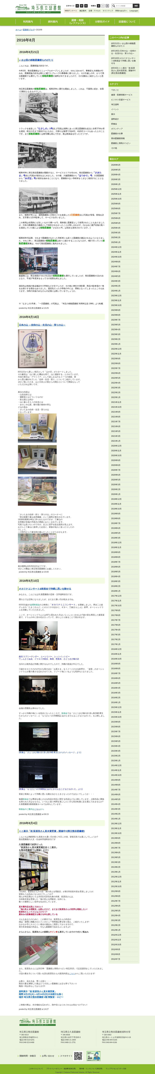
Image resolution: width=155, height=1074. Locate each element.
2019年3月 (115, 538)
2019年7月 (115, 523)
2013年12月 (116, 824)
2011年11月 (116, 940)
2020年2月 (115, 489)
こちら (37, 809)
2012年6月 (115, 906)
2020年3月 (115, 485)
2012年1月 (115, 930)
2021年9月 (115, 412)
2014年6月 (115, 794)
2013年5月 (115, 857)
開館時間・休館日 (27, 1056)
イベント (115, 109)
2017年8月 (115, 615)
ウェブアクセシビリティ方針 (116, 1069)
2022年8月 (115, 363)
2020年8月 (115, 465)
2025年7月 (115, 213)
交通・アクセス (95, 11)
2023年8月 (115, 315)
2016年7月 (115, 673)
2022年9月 (115, 359)
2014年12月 (116, 765)
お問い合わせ (48, 1056)
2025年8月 (115, 208)
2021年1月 (115, 441)
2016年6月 (115, 678)
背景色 (93, 5)
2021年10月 (116, 407)
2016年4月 (115, 688)
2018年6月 (115, 567)
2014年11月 (116, 770)
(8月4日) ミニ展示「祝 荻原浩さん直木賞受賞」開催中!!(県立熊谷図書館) (123, 70)
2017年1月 (115, 644)
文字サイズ (70, 5)
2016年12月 (116, 649)
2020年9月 (115, 460)
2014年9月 (115, 780)
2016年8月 (115, 669)
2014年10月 (116, 775)
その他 (114, 148)
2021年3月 (115, 436)
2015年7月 (115, 731)
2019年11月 (116, 504)
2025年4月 (115, 228)
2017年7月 (115, 620)
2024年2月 (115, 286)
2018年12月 (116, 543)
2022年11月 (116, 354)
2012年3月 (115, 920)
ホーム (18, 30)
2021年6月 (115, 426)
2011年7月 (115, 959)
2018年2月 (115, 586)
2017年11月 (116, 601)
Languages (134, 11)
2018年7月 (115, 562)
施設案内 (82, 11)
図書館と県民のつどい (121, 143)
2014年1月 (115, 819)
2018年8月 (115, 557)
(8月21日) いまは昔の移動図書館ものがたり (123, 44)
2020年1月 (115, 494)
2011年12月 (116, 935)
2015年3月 (115, 751)
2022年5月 (115, 378)
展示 (113, 114)
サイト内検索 (114, 6)
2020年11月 (116, 451)
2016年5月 (115, 683)
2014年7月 (115, 790)
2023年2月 (115, 339)
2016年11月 (116, 654)
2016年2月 (115, 698)
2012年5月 (115, 911)
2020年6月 (115, 475)
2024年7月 (115, 267)
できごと (115, 90)
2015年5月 (115, 741)
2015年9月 (115, 722)
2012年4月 (115, 915)
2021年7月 (115, 422)
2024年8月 (115, 262)
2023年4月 (115, 329)
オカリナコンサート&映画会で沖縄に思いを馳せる (45, 588)
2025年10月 (116, 199)
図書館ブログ (29, 30)
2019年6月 (115, 528)
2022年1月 (115, 397)
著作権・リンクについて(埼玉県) (90, 1069)
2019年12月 (116, 499)
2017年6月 (115, 625)
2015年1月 (115, 761)
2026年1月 (115, 184)
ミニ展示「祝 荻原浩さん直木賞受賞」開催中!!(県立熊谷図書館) (52, 831)
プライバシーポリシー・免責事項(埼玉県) (61, 1069)
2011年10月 (116, 945)
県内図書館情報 (118, 138)
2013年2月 (115, 867)
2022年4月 (115, 383)
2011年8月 (115, 954)
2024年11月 (116, 252)
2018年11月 (116, 547)
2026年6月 (115, 165)
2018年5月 (115, 572)
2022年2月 (115, 392)
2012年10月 (116, 886)
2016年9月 (115, 664)
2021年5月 (115, 431)
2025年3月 (115, 233)
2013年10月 (116, 833)
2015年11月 (116, 712)
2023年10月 (116, 305)
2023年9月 (115, 310)
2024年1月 (115, 291)
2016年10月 (116, 659)
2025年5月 (115, 223)
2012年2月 (115, 925)
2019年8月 (115, 518)
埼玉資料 (115, 104)
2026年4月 (115, 175)
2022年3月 (115, 388)
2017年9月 (115, 610)
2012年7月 (115, 901)
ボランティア (117, 129)
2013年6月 (115, 852)
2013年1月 (115, 872)
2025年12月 (116, 189)
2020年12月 (116, 446)
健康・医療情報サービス (121, 95)
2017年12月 (116, 596)
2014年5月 (115, 799)
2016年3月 (115, 693)
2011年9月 (115, 949)
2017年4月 (115, 630)
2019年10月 (116, 509)
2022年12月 (116, 349)
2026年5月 (115, 170)
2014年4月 (115, 804)
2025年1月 (115, 242)
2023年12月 (116, 296)
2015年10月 (116, 717)
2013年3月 (115, 862)
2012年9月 (115, 891)
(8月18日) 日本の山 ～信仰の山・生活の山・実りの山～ (123, 52)
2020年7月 (115, 470)
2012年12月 (116, 877)
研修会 (114, 124)
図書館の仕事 (117, 134)
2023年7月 (115, 320)
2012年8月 (115, 896)
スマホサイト (66, 1056)
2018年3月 (115, 581)
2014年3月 (115, 809)
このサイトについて (36, 1069)
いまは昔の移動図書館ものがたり (36, 60)
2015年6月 (115, 736)
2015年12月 (116, 707)
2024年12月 (116, 247)
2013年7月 (115, 848)
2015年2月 (115, 756)
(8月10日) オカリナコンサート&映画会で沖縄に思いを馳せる (123, 60)
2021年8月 (115, 417)
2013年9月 (115, 838)
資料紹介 (115, 119)
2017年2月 (115, 639)
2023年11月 (116, 300)
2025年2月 (115, 237)
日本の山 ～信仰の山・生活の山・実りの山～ (42, 325)
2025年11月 (116, 194)
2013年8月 (115, 843)
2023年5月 (115, 325)
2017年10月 (116, 606)
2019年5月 (115, 533)
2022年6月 (115, 373)
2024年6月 (115, 271)
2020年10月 (116, 455)
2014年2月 (115, 814)
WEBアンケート (71, 11)
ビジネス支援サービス (121, 100)
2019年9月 (115, 514)
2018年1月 (115, 591)
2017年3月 (115, 635)
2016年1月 (115, 702)
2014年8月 (115, 785)
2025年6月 (115, 218)
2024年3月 (115, 281)
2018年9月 (115, 552)
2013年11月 (116, 828)
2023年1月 (115, 344)
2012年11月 (116, 882)
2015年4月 (115, 746)
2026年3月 (115, 179)
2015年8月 (115, 727)
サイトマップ (108, 11)
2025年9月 (115, 204)
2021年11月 (116, 402)
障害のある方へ (121, 11)
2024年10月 (116, 257)
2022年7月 (115, 368)
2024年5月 (115, 276)
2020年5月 (115, 480)
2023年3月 (115, 334)
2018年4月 (115, 576)
